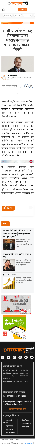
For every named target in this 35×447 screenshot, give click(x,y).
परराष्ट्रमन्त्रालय (10, 433)
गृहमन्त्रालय (9, 426)
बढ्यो (9, 275)
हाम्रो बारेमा (5, 439)
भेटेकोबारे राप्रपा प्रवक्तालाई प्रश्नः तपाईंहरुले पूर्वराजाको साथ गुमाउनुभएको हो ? (17, 233)
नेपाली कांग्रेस (27, 15)
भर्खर (5, 223)
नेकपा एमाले (17, 15)
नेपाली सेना (25, 420)
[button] (32, 10)
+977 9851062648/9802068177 (17, 396)
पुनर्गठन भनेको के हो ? (17, 256)
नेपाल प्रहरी (25, 427)
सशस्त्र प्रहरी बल (26, 424)
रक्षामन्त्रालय (9, 429)
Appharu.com (28, 443)
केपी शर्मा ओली (7, 15)
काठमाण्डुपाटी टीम (17, 409)
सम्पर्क (17, 439)
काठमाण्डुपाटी (12, 75)
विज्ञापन (11, 439)
